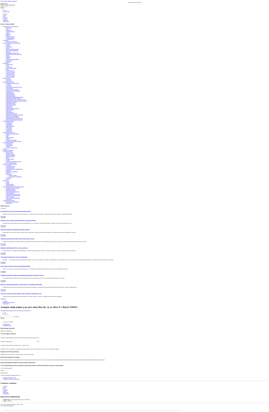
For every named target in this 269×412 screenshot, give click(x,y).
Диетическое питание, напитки (10, 26)
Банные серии (9, 64)
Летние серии (6, 78)
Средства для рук (10, 74)
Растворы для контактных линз (13, 161)
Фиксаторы (9, 199)
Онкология (8, 111)
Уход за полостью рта (11, 162)
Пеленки (8, 172)
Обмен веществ (10, 109)
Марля (7, 138)
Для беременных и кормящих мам (14, 169)
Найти (2, 7)
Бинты (7, 135)
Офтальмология (10, 112)
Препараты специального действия (14, 114)
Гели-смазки (9, 143)
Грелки (8, 48)
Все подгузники (13, 175)
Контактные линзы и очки (12, 53)
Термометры (9, 130)
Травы (7, 183)
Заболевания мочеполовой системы (14, 97)
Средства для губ (10, 70)
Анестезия (8, 85)
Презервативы (9, 145)
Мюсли (8, 35)
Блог (4, 16)
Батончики (8, 27)
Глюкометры (9, 123)
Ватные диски (9, 152)
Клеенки (8, 51)
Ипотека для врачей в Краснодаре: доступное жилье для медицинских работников (21, 284)
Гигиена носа (9, 122)
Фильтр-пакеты (10, 184)
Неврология (9, 107)
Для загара (8, 79)
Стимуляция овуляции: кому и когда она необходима (14, 257)
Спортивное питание (8, 150)
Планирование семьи (8, 142)
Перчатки (8, 56)
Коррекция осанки (10, 189)
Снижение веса (10, 39)
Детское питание (10, 167)
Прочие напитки (10, 36)
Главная (5, 14)
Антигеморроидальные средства (14, 87)
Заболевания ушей (10, 103)
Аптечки (8, 44)
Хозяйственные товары (9, 200)
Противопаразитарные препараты (14, 119)
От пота (8, 160)
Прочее (8, 58)
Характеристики (7, 325)
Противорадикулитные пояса (13, 194)
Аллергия (8, 84)
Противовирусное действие (12, 117)
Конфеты (8, 34)
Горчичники (9, 46)
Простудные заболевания (12, 116)
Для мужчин (9, 66)
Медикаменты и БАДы (8, 82)
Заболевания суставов (11, 102)
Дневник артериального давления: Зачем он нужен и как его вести (17, 238)
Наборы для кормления (11, 171)
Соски (7, 179)
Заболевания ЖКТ (10, 94)
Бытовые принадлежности (12, 201)
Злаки (7, 32)
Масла (7, 69)
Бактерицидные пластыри (12, 133)
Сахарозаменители (10, 37)
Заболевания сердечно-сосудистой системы (16, 101)
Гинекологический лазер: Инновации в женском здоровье (15, 229)
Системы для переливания (12, 59)
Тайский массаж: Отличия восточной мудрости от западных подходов (18, 220)
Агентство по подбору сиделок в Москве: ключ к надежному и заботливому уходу (21, 293)
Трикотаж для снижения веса (13, 195)
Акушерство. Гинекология (12, 83)
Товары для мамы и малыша (10, 164)
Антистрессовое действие (12, 89)
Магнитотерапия (10, 126)
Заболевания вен (10, 93)
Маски (7, 55)
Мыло (7, 157)
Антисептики (9, 88)
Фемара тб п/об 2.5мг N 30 (9, 377)
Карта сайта (6, 21)
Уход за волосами (10, 77)
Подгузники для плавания (15, 176)
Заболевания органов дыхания (13, 98)
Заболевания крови (10, 96)
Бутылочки (8, 165)
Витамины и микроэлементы (13, 90)
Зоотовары (5, 40)
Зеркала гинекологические (12, 49)
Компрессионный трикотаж (12, 188)
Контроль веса (9, 106)
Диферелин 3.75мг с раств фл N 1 (11, 379)
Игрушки (8, 170)
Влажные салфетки (10, 155)
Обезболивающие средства (12, 108)
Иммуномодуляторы (11, 104)
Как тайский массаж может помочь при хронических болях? (16, 211)
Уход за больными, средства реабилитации (13, 186)
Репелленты (9, 80)
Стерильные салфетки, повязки (13, 141)
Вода (7, 29)
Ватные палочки (10, 154)
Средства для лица (10, 72)
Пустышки (8, 177)
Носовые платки (10, 159)
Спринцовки (9, 60)
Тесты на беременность (11, 147)
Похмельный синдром (11, 113)
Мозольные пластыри (11, 140)
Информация (6, 324)
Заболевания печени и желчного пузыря (15, 99)
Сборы (7, 181)
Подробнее (3, 216)
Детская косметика (10, 166)
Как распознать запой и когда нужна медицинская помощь (15, 266)
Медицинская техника (8, 121)
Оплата (5, 19)
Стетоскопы (9, 128)
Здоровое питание (10, 31)
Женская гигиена (10, 156)
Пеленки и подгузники (11, 41)
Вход (4, 10)
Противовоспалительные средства (14, 118)
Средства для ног (10, 73)
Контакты (5, 20)
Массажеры (9, 127)
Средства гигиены (7, 151)
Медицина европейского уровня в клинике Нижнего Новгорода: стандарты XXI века (22, 275)
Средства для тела (10, 75)
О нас (4, 15)
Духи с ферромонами (11, 68)
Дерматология (9, 92)
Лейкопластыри (10, 137)
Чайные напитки (10, 185)
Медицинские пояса (11, 190)
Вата (7, 136)
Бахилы (8, 45)
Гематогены (9, 30)
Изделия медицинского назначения (11, 43)
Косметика (5, 63)
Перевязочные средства (9, 132)
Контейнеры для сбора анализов (14, 54)
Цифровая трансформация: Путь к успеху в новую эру (14, 248)
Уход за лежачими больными (13, 198)
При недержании (10, 193)
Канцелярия (9, 203)
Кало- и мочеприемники (12, 50)
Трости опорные (10, 196)
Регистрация (6, 11)
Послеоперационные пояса (12, 191)
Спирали (8, 146)
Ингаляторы (9, 125)
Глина (7, 65)
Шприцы (8, 61)
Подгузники (9, 174)
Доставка (5, 17)
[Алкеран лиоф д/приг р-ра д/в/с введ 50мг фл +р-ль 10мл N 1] (16, 310)
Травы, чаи (6, 180)
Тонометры (9, 131)
